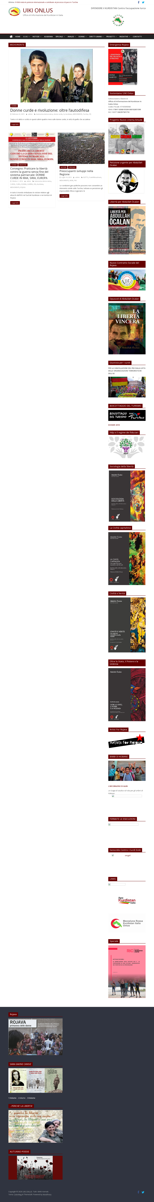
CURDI (18, 184)
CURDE (12, 184)
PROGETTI (110, 36)
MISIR (71, 180)
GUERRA (30, 184)
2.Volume (22, 1098)
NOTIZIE (36, 36)
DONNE (82, 36)
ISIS (35, 184)
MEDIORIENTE (77, 114)
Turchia (85, 114)
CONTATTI (137, 36)
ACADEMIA (48, 36)
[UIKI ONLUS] (11, 36)
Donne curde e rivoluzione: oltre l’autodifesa (49, 110)
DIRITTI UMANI (95, 36)
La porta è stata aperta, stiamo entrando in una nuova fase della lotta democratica (47, 2)
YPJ (90, 114)
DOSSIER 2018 (114, 425)
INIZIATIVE (123, 36)
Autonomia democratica (44, 114)
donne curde (58, 114)
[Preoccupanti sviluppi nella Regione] (81, 134)
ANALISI (71, 36)
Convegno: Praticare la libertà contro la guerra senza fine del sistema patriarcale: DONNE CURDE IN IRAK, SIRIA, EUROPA (29, 173)
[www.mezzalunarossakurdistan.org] (116, 884)
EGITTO (85, 177)
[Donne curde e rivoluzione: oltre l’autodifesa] (57, 50)
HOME (17, 36)
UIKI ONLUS (38, 10)
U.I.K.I (25, 36)
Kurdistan (68, 114)
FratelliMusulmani (95, 177)
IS (63, 114)
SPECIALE (59, 36)
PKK (75, 180)
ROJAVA (23, 187)
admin (30, 114)
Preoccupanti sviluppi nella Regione (76, 172)
